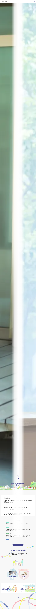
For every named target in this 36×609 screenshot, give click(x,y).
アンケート (7, 533)
